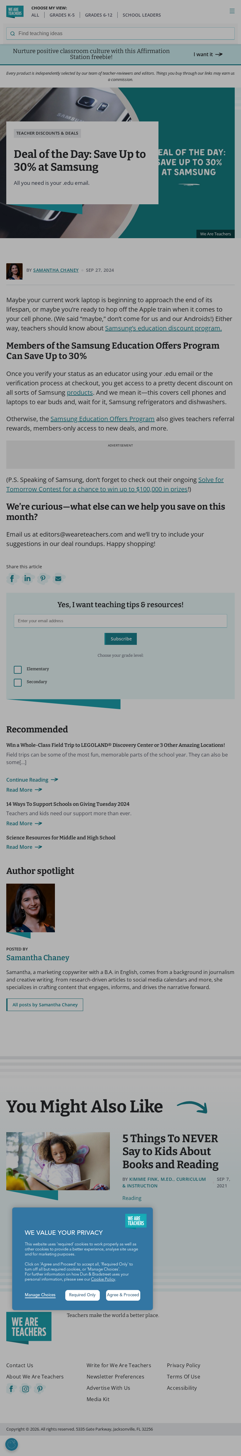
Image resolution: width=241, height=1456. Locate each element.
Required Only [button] (82, 1295)
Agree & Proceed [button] (123, 1295)
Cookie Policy (103, 1279)
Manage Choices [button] (40, 1295)
